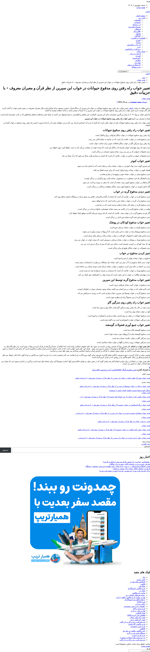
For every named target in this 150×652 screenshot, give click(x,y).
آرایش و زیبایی (135, 54)
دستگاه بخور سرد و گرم (136, 633)
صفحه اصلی (140, 16)
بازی (139, 47)
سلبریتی (137, 63)
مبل (143, 577)
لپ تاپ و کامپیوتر (134, 45)
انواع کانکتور (140, 613)
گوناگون (137, 36)
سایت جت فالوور (138, 593)
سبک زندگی (140, 51)
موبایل (138, 42)
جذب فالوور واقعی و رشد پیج (134, 631)
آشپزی (138, 56)
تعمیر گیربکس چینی (137, 620)
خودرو (138, 40)
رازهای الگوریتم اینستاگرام (135, 600)
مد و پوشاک (136, 67)
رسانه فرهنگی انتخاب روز (135, 595)
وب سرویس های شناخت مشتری (132, 638)
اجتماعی (137, 22)
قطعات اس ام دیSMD (136, 615)
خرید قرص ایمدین (138, 635)
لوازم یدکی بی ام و (138, 611)
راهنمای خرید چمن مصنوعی (134, 606)
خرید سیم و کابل (139, 609)
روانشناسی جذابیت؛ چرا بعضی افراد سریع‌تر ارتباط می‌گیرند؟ (126, 462)
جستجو (147, 446)
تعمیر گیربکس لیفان (137, 618)
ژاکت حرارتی (140, 604)
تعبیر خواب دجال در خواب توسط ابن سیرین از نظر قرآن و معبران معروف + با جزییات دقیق (115, 386)
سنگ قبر (142, 586)
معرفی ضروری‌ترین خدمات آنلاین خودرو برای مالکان (129, 464)
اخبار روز (141, 18)
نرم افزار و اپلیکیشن (133, 49)
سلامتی (138, 60)
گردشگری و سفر (134, 65)
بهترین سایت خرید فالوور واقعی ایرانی (130, 597)
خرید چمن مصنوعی (137, 626)
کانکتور (142, 629)
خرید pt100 (141, 602)
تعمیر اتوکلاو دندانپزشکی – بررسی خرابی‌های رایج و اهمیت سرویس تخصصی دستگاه (118, 466)
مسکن (138, 34)
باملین (147, 12)
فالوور (142, 584)
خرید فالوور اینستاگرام (136, 588)
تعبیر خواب (146, 98)
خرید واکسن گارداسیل (136, 624)
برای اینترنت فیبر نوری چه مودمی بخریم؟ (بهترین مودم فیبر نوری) (124, 471)
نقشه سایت (140, 7)
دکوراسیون (136, 58)
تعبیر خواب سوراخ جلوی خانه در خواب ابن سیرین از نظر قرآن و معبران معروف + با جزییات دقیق (112, 378)
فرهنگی (138, 29)
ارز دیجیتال (136, 25)
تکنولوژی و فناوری (138, 38)
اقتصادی (137, 20)
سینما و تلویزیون (134, 27)
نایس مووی (141, 580)
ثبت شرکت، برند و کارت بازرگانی (132, 622)
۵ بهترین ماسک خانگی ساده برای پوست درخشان (131, 469)
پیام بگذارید (145, 444)
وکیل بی (142, 591)
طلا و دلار (137, 31)
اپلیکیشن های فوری (137, 582)
